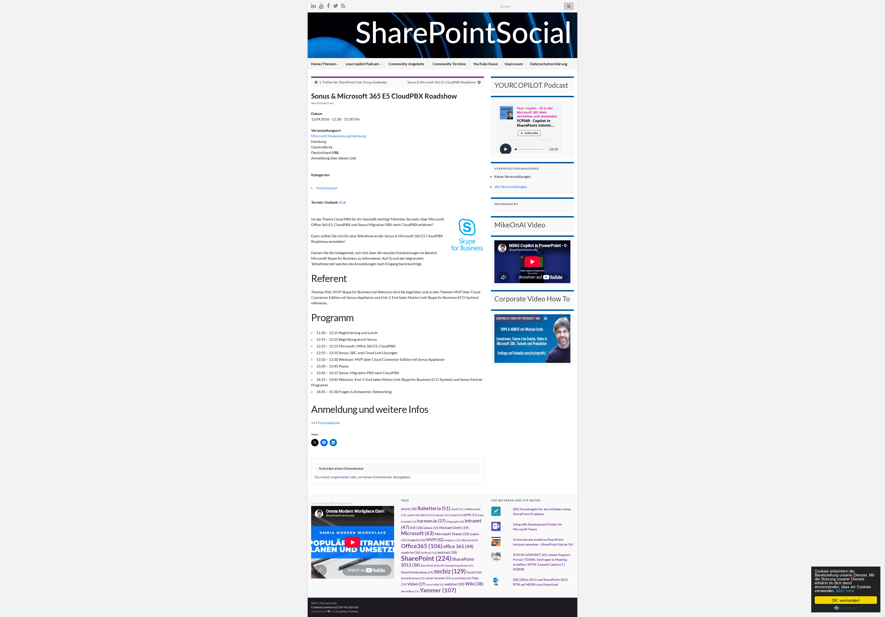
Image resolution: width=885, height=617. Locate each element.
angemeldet (340, 477)
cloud (457, 509)
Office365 (421, 545)
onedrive (410, 552)
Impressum (514, 64)
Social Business (413, 578)
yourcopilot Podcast (362, 64)
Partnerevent (326, 188)
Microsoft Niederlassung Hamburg (338, 136)
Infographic (455, 521)
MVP (434, 539)
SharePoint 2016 (432, 565)
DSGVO (427, 515)
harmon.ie (431, 520)
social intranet (438, 578)
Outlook (429, 552)
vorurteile (435, 584)
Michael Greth (325, 103)
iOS (416, 528)
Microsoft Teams (452, 534)
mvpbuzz (452, 540)
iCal (342, 202)
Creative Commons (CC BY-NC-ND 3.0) (334, 607)
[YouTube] (321, 5)
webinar (455, 584)
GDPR (470, 515)
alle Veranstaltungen (510, 186)
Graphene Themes (347, 611)
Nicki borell (470, 540)
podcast (447, 552)
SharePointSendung (417, 572)
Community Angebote (406, 64)
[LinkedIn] (313, 5)
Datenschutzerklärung (548, 64)
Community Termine (449, 64)
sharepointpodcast (459, 565)
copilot (413, 515)
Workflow (410, 591)
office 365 (458, 546)
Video (416, 584)
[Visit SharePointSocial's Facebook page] (328, 5)
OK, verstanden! (846, 600)
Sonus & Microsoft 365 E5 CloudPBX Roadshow (441, 82)
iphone (431, 528)
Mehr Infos (845, 590)
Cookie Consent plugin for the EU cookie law (845, 608)
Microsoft (417, 533)
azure (409, 509)
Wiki (474, 583)
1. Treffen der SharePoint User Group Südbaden (353, 82)
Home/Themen (324, 64)
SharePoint (426, 558)
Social (473, 572)
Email (456, 515)
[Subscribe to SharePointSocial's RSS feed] (343, 5)
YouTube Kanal (485, 64)
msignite (416, 540)
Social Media (461, 578)
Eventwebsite (329, 422)
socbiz (450, 571)
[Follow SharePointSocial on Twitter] (335, 5)
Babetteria (434, 508)
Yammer (438, 590)
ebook (442, 515)
